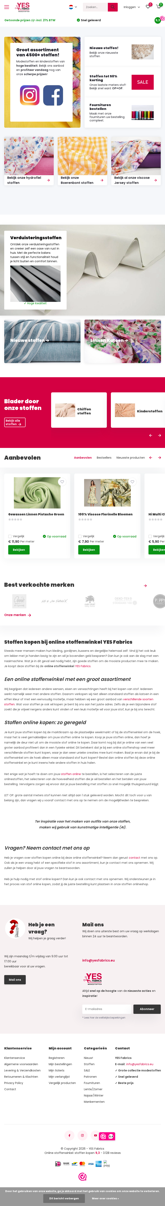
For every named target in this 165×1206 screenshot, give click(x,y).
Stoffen (89, 1064)
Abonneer (147, 1009)
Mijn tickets (56, 1070)
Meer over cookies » (105, 1198)
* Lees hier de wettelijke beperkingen (103, 1017)
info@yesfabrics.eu (98, 960)
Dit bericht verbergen (64, 1198)
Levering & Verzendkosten (22, 1070)
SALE (87, 1070)
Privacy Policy (13, 1083)
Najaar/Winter (93, 1095)
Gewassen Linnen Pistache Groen (36, 514)
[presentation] (150, 436)
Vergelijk (18, 536)
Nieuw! (88, 1058)
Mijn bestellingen (60, 1064)
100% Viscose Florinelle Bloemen (105, 514)
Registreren (57, 1058)
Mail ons (15, 980)
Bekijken (19, 550)
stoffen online (71, 774)
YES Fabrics (83, 666)
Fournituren (92, 1083)
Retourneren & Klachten (21, 1077)
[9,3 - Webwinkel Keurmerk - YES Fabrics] (82, 1177)
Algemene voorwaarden (21, 1064)
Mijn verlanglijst (59, 1077)
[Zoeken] (113, 7)
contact (134, 858)
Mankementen (94, 1102)
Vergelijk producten (62, 1083)
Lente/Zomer (93, 1089)
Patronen (90, 1077)
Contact (10, 1089)
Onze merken (15, 615)
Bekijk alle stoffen (13, 422)
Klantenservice (14, 1058)
